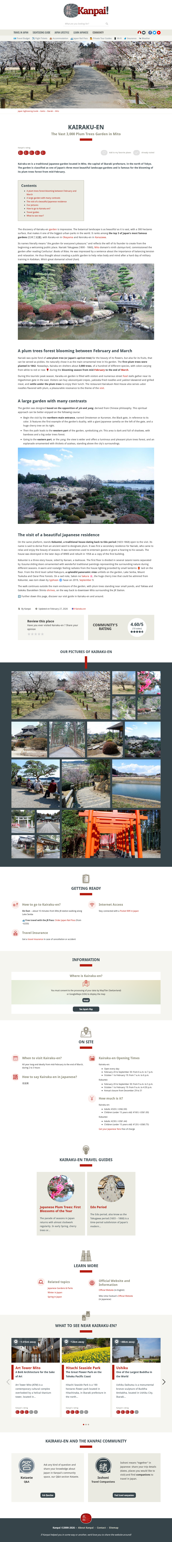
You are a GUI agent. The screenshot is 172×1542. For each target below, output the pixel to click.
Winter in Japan (55, 1292)
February (99, 369)
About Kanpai (86, 1527)
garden (53, 229)
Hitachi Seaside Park (83, 1368)
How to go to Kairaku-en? (38, 208)
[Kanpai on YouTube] (159, 32)
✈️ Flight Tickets (39, 38)
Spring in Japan (55, 1296)
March (124, 369)
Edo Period (98, 1207)
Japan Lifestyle (62, 32)
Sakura (85, 576)
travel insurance (35, 939)
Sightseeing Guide (41, 32)
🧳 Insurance (130, 38)
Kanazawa (100, 237)
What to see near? (35, 215)
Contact (101, 1527)
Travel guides (33, 212)
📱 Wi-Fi (118, 38)
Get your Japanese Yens (110, 1129)
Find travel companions (124, 1495)
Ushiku (122, 1368)
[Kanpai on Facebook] (150, 32)
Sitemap (113, 1527)
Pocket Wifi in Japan (129, 910)
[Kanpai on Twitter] (154, 32)
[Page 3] (88, 1424)
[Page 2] (86, 1424)
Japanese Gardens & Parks (60, 1288)
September (85, 580)
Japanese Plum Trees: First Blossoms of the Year (60, 1209)
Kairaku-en (80, 608)
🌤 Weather (144, 38)
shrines (51, 590)
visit (102, 388)
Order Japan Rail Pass (65, 920)
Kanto (42, 111)
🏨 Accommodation (58, 38)
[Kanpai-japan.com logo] (86, 10)
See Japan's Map (86, 1009)
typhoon (53, 580)
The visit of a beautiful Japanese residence (47, 201)
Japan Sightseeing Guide (28, 111)
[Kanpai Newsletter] (144, 32)
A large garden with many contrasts (43, 197)
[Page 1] (83, 1424)
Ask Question (47, 1495)
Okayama (68, 237)
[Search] (107, 23)
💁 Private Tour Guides (101, 38)
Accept (86, 1000)
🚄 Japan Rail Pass (79, 38)
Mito (57, 111)
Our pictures (32, 205)
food (125, 376)
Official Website (106, 1290)
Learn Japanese (81, 32)
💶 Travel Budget (22, 38)
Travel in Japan (21, 32)
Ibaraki (50, 111)
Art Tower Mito (28, 1368)
